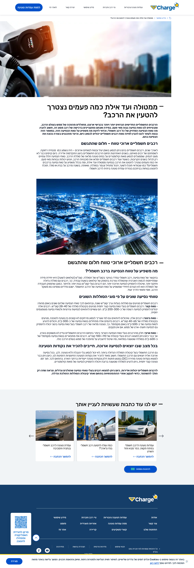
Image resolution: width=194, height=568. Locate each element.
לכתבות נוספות (143, 469)
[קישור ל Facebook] (38, 550)
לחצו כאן (154, 563)
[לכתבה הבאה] (31, 436)
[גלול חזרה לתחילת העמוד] (36, 537)
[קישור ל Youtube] (47, 550)
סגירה (14, 561)
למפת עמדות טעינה (29, 7)
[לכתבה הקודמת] (161, 436)
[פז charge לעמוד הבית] (97, 499)
